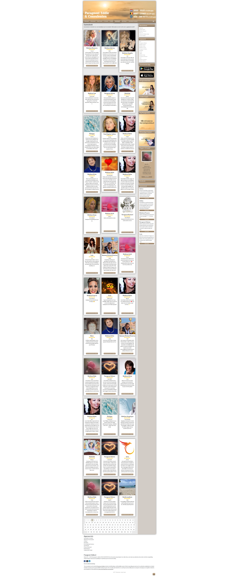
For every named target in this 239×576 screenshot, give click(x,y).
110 (128, 532)
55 (126, 525)
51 (115, 525)
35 (122, 522)
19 (127, 520)
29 (105, 522)
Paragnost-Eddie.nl (101, 566)
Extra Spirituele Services (89, 544)
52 (117, 525)
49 (109, 525)
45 (98, 525)
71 (117, 527)
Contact (85, 541)
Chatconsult (93, 21)
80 (91, 529)
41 (87, 525)
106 (115, 532)
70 (114, 527)
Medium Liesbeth (143, 59)
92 (123, 529)
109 (125, 532)
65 (101, 527)
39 (132, 522)
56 (128, 525)
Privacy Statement (88, 547)
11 (107, 520)
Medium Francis (142, 47)
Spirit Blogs (124, 21)
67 (106, 527)
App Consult (99, 21)
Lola (140, 58)
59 (85, 527)
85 (104, 529)
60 (88, 527)
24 (92, 522)
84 (101, 529)
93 (125, 529)
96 (133, 529)
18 (125, 520)
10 (105, 520)
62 (93, 527)
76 (131, 527)
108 (122, 532)
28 (103, 522)
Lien (140, 41)
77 (134, 527)
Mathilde (141, 50)
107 (118, 532)
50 (112, 525)
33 (116, 522)
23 (89, 522)
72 (120, 527)
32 (113, 522)
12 (110, 520)
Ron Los (141, 32)
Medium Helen (142, 46)
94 (128, 529)
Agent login (123, 572)
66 (104, 527)
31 (111, 522)
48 (107, 525)
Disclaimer (86, 542)
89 (115, 529)
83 (98, 529)
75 (128, 527)
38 (130, 522)
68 (109, 527)
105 (112, 532)
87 (109, 529)
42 (90, 525)
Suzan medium (142, 35)
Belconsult (87, 21)
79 (88, 529)
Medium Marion (142, 61)
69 (112, 527)
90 (117, 529)
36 (124, 522)
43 (93, 525)
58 (134, 525)
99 (93, 532)
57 (131, 525)
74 (125, 527)
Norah (140, 52)
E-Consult (106, 21)
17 (122, 520)
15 (117, 520)
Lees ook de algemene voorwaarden (105, 569)
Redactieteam (87, 548)
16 (120, 520)
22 (86, 522)
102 (103, 532)
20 (130, 520)
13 (112, 520)
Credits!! (111, 21)
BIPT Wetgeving (116, 572)
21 (133, 520)
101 (100, 532)
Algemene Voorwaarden (89, 539)
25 (94, 522)
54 (123, 525)
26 (97, 522)
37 (127, 522)
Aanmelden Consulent (133, 21)
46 (101, 525)
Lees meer (147, 198)
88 (112, 529)
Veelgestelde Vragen (88, 550)
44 (96, 525)
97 (88, 532)
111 (130, 532)
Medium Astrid (142, 44)
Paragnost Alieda (143, 43)
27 (100, 522)
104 (109, 532)
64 (98, 527)
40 (85, 525)
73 (122, 527)
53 (120, 525)
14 (115, 520)
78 (85, 529)
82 (96, 529)
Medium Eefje (142, 55)
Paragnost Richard (143, 56)
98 (91, 532)
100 (97, 532)
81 (93, 529)
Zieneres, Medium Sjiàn (144, 34)
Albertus (141, 28)
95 (131, 529)
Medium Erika (142, 29)
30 (108, 522)
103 (106, 532)
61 (90, 527)
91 (120, 529)
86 (107, 529)
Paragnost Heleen (143, 49)
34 (119, 522)
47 (104, 525)
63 (95, 527)
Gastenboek (117, 21)
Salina (140, 53)
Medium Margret (142, 31)
